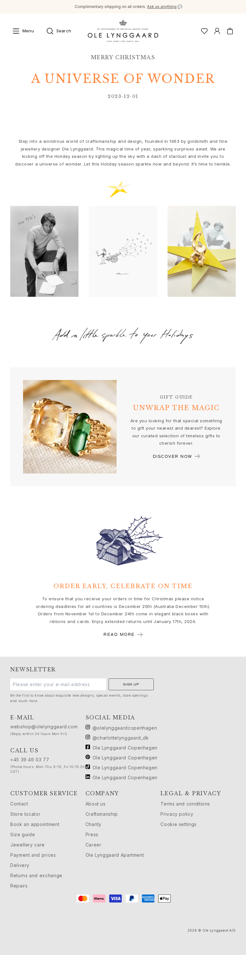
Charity (94, 824)
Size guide (22, 834)
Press (92, 834)
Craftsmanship (102, 814)
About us (96, 803)
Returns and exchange (36, 875)
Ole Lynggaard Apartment (115, 855)
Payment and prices (33, 855)
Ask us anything (161, 6)
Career (94, 844)
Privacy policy (176, 814)
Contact (19, 803)
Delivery (19, 865)
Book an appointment (34, 824)
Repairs (19, 885)
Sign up (131, 684)
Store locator (25, 814)
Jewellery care (27, 844)
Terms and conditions (185, 803)
